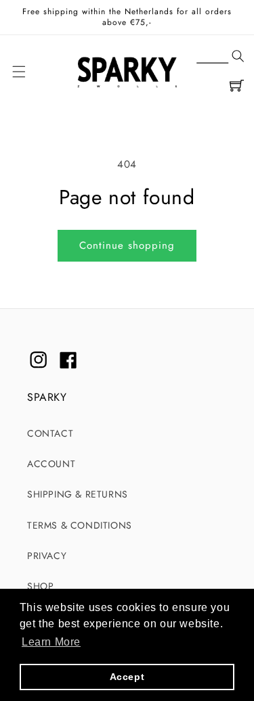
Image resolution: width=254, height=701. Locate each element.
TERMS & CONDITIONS (79, 525)
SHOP (40, 586)
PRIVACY (46, 555)
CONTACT (50, 433)
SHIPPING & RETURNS (77, 494)
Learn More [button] (51, 642)
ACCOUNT (51, 463)
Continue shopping (127, 245)
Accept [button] (127, 676)
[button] (220, 57)
